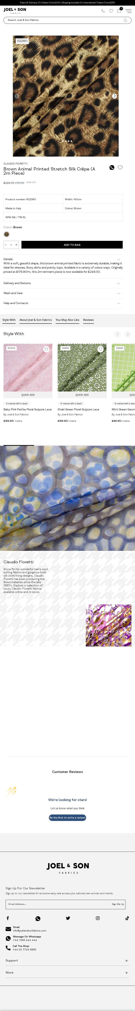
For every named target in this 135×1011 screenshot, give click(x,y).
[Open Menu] (128, 11)
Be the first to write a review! (67, 817)
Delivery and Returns (17, 283)
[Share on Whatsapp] (112, 167)
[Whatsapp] (38, 918)
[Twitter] (68, 918)
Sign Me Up (118, 904)
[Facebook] (8, 918)
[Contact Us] (103, 11)
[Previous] (117, 334)
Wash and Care (13, 293)
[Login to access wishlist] (120, 167)
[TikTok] (127, 918)
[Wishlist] (111, 11)
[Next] (127, 334)
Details (8, 259)
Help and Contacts (16, 303)
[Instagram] (98, 918)
